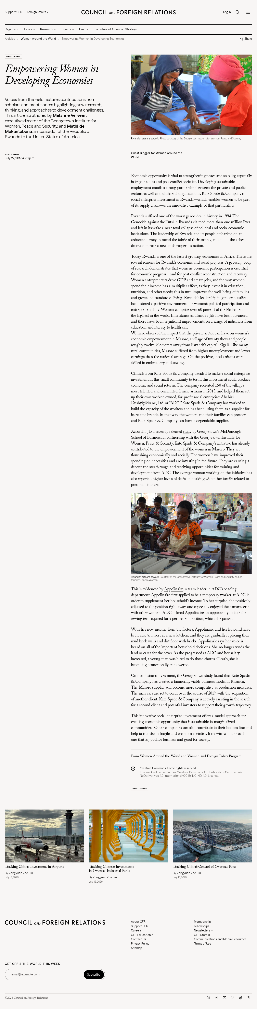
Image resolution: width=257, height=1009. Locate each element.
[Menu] (248, 12)
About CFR (138, 922)
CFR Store (201, 935)
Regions (10, 29)
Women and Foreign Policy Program (215, 756)
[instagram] (232, 997)
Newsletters (202, 930)
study (187, 432)
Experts (66, 29)
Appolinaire (173, 589)
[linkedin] (216, 997)
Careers (136, 930)
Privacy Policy (140, 943)
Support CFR (13, 12)
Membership (202, 922)
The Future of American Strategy (115, 29)
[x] (249, 997)
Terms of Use (202, 943)
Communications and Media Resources (220, 939)
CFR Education (141, 935)
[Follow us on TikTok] (240, 997)
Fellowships (201, 926)
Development (13, 56)
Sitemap (136, 948)
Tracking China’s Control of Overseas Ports (204, 867)
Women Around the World (160, 756)
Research (46, 29)
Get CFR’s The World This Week (32, 964)
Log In (227, 12)
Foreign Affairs (36, 12)
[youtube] (224, 997)
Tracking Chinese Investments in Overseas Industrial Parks (111, 869)
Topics (28, 29)
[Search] (237, 12)
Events (83, 29)
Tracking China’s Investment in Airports (34, 867)
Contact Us (138, 939)
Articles (10, 39)
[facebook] (208, 997)
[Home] (128, 12)
